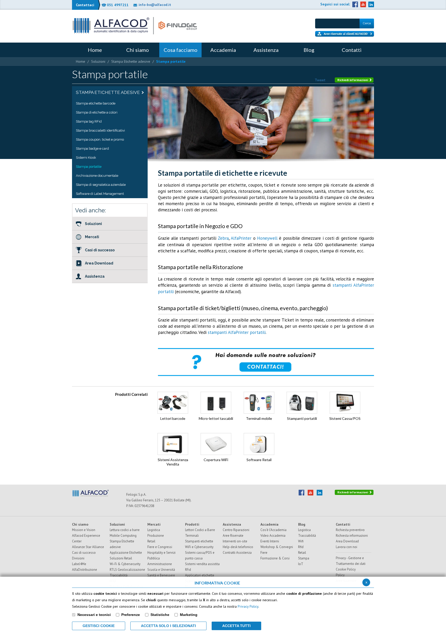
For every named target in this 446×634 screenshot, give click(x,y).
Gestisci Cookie (99, 626)
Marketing (188, 615)
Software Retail (259, 460)
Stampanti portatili (302, 418)
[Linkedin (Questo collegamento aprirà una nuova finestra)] (371, 4)
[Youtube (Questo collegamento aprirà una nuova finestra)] (363, 4)
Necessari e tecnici (94, 615)
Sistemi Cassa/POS (345, 418)
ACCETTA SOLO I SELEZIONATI (168, 626)
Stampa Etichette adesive (130, 61)
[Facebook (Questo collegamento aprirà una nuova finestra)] (355, 4)
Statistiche (159, 615)
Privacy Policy (248, 606)
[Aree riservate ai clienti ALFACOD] (344, 34)
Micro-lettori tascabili (216, 418)
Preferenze (130, 615)
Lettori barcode (172, 418)
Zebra (223, 238)
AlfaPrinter (241, 238)
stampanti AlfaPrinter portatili (237, 332)
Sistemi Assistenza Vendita (173, 462)
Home (80, 61)
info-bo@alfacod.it (155, 4)
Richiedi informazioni (353, 80)
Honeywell (268, 238)
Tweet (320, 80)
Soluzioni (98, 61)
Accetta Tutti (236, 626)
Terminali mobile (259, 418)
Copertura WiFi (216, 460)
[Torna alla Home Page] (134, 25)
